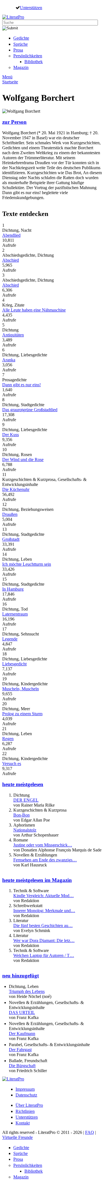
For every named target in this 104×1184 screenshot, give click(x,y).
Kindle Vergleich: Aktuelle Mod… (43, 895)
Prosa (18, 50)
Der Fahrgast (20, 1049)
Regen (8, 738)
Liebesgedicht (14, 664)
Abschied (10, 260)
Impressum (25, 1089)
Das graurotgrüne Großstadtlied (29, 409)
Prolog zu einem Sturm (22, 713)
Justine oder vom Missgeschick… (42, 845)
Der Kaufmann (22, 1033)
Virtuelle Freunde (17, 1137)
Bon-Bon (21, 815)
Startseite (10, 81)
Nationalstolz (24, 830)
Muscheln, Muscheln (20, 688)
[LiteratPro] (13, 17)
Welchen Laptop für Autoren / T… (43, 955)
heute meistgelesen (22, 784)
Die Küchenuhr (15, 489)
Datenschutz (26, 1095)
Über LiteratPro (29, 1105)
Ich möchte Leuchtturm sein (26, 564)
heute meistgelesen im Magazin (37, 880)
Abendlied (11, 235)
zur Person (14, 122)
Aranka (8, 359)
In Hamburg (13, 589)
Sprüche (20, 44)
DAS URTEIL (22, 1012)
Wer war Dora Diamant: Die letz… (44, 940)
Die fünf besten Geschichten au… (43, 925)
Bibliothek (33, 61)
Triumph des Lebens (27, 991)
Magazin (21, 67)
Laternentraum (15, 614)
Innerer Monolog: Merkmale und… (44, 910)
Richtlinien (25, 1111)
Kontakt (23, 1123)
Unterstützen (31, 7)
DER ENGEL (26, 800)
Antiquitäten (13, 335)
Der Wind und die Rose (23, 459)
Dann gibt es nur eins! (21, 384)
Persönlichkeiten (27, 55)
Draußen (9, 514)
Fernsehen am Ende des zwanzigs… (45, 860)
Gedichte (21, 38)
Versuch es (11, 763)
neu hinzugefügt (20, 976)
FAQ (89, 1132)
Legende (9, 639)
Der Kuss (10, 434)
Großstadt (10, 539)
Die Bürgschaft (22, 1065)
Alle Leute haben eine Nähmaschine (34, 310)
